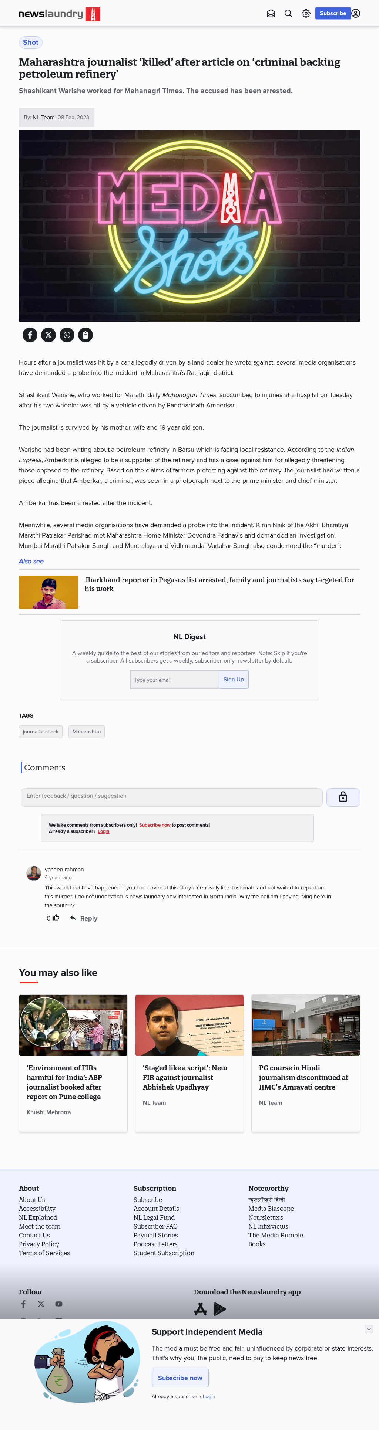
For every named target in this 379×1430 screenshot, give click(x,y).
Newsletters (265, 1217)
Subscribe (333, 13)
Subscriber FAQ (156, 1226)
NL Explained (38, 1217)
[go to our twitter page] (41, 1304)
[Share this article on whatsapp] (67, 335)
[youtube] (59, 1304)
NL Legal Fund (154, 1217)
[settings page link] (306, 13)
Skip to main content (56, 49)
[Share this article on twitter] (48, 335)
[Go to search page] (288, 13)
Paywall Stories (156, 1235)
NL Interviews (268, 1226)
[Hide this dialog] (369, 1329)
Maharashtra (87, 732)
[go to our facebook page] (23, 1304)
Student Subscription (164, 1253)
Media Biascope (271, 1208)
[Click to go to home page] (59, 14)
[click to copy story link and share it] (85, 335)
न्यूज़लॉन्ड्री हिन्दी (266, 1199)
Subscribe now (180, 1378)
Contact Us (34, 1235)
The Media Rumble (275, 1235)
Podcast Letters (156, 1244)
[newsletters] (271, 13)
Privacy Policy (39, 1244)
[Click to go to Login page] (355, 13)
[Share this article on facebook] (30, 335)
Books (257, 1244)
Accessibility (37, 1208)
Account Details (156, 1208)
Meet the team (40, 1226)
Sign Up (234, 679)
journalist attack (40, 732)
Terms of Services (44, 1253)
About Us (32, 1199)
